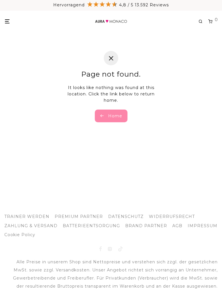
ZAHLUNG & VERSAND (31, 225)
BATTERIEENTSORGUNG (91, 225)
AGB (177, 225)
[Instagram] (110, 248)
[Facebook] (100, 248)
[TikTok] (120, 248)
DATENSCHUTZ (126, 216)
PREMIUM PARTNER (79, 216)
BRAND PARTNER (146, 225)
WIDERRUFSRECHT (172, 216)
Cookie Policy (19, 234)
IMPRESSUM (202, 225)
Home (114, 116)
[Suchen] (203, 21)
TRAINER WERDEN (26, 216)
